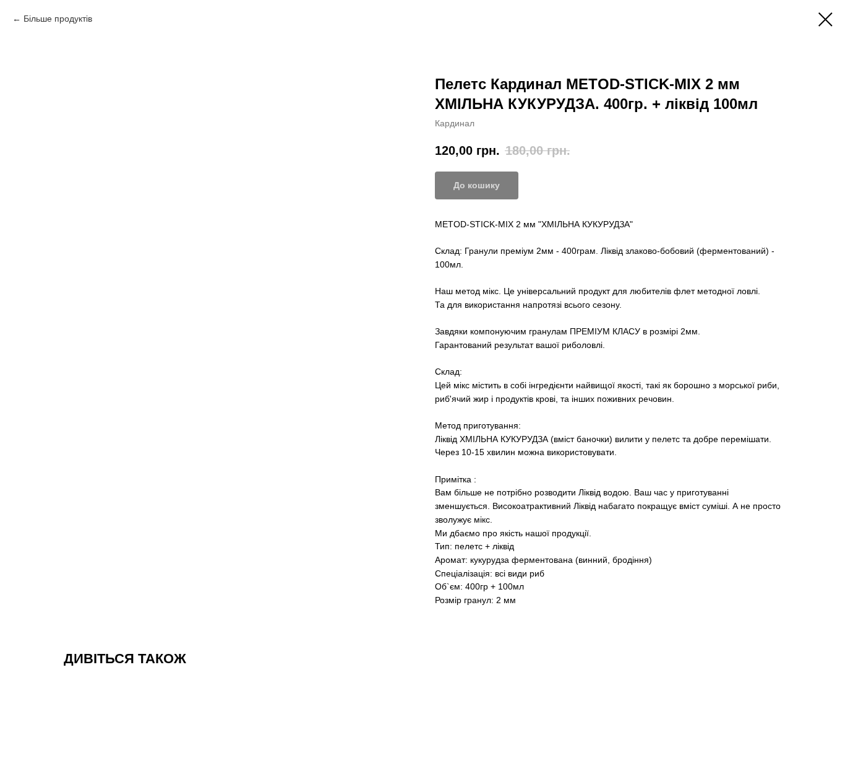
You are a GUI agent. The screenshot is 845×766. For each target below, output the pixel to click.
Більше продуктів (58, 19)
